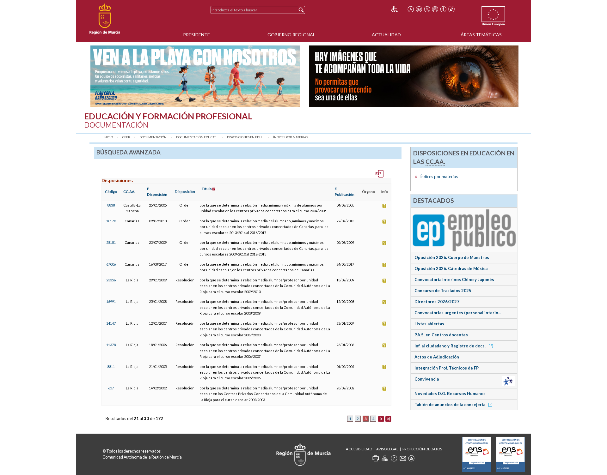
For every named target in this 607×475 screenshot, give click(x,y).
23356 (111, 280)
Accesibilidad (359, 449)
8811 (111, 366)
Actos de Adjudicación (436, 356)
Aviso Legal (387, 449)
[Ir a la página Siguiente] (381, 418)
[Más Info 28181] (384, 242)
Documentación (153, 137)
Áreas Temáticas (481, 34)
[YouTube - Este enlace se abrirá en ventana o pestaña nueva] (419, 9)
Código (111, 191)
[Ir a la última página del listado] (388, 418)
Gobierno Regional (291, 34)
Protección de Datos (422, 449)
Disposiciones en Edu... (245, 137)
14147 (111, 323)
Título (206, 189)
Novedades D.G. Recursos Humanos (450, 393)
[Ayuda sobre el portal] (394, 458)
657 (111, 388)
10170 (111, 221)
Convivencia (426, 379)
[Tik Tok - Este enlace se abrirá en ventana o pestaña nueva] (451, 9)
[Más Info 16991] (384, 301)
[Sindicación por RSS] (411, 458)
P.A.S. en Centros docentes (441, 334)
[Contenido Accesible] (398, 9)
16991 (111, 301)
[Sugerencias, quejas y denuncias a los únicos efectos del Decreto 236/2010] (403, 458)
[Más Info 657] (384, 388)
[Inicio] (104, 19)
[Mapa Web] (385, 458)
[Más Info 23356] (384, 280)
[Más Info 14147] (384, 323)
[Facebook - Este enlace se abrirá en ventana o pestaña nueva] (443, 9)
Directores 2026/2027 (436, 301)
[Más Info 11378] (384, 345)
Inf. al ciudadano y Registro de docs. (450, 345)
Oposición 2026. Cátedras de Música (450, 268)
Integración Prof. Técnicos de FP (446, 367)
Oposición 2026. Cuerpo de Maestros (451, 257)
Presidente (196, 34)
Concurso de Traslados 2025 (442, 290)
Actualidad (386, 34)
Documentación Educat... (197, 137)
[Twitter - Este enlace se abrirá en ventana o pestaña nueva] (427, 9)
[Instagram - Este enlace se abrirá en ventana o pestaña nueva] (435, 9)
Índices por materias (290, 137)
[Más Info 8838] (384, 205)
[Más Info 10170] (384, 221)
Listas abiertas (429, 323)
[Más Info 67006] (384, 264)
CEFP (126, 137)
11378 (111, 345)
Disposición (185, 191)
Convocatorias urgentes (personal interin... (457, 312)
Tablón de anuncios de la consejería (450, 404)
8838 (111, 205)
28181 (111, 242)
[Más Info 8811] (384, 366)
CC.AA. (129, 191)
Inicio (108, 137)
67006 (111, 264)
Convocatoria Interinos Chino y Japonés (454, 279)
